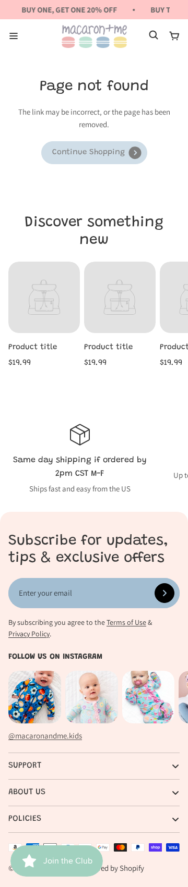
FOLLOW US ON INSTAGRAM (55, 657)
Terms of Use (126, 622)
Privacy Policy (29, 633)
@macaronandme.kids (45, 736)
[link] (94, 152)
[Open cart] (174, 36)
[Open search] (153, 36)
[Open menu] (13, 36)
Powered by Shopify (112, 868)
